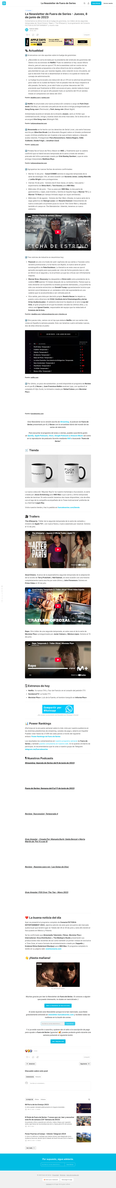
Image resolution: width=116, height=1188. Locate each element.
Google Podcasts (61, 436)
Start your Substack (51, 1179)
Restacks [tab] (38, 1077)
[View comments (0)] (33, 35)
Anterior (32, 1064)
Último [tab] (37, 1099)
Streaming (64, 422)
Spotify (31, 436)
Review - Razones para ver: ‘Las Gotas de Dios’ (47, 867)
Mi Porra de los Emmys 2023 (37, 1105)
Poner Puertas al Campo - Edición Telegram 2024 (45, 1134)
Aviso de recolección (73, 1175)
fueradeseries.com (37, 413)
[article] (58, 1108)
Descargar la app (67, 1179)
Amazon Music (77, 436)
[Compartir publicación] (88, 3)
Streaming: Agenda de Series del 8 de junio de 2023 (49, 763)
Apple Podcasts (41, 436)
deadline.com (35, 97)
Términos (62, 1175)
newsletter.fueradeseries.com (61, 1015)
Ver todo (29, 1148)
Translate (29, 10)
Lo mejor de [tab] (29, 1099)
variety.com (45, 97)
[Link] (22, 50)
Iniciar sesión (108, 3)
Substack (48, 1184)
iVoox (51, 436)
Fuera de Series (33, 28)
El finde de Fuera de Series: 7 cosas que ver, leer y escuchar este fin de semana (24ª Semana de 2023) (49, 1118)
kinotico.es (63, 314)
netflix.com (34, 377)
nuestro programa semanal (66, 741)
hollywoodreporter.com (39, 123)
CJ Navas (37, 1109)
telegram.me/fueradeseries (36, 749)
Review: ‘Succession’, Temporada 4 (41, 814)
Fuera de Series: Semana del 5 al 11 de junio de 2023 (49, 788)
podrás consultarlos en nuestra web (53, 744)
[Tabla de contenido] (2, 594)
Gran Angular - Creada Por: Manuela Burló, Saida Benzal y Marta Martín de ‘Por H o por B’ (55, 840)
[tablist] (33, 1077)
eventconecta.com (53, 949)
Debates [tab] (43, 1099)
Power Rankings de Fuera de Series (45, 736)
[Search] (84, 3)
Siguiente (83, 1064)
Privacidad (55, 1175)
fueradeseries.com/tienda (69, 507)
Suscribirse (96, 3)
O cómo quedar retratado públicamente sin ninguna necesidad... (45, 1107)
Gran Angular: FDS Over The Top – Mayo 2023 (46, 892)
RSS (69, 438)
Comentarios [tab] (30, 1077)
